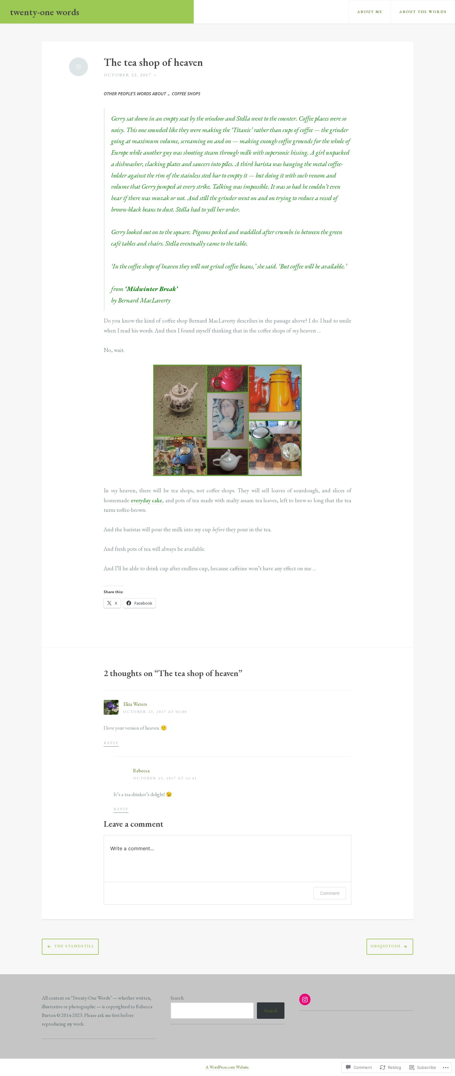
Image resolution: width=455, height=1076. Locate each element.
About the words (423, 11)
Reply (111, 742)
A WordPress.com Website (227, 1067)
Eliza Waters (135, 704)
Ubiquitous (386, 946)
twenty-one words (44, 12)
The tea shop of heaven (153, 62)
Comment (330, 893)
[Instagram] (304, 999)
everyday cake (146, 500)
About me (369, 11)
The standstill (74, 946)
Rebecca (141, 770)
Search (177, 998)
